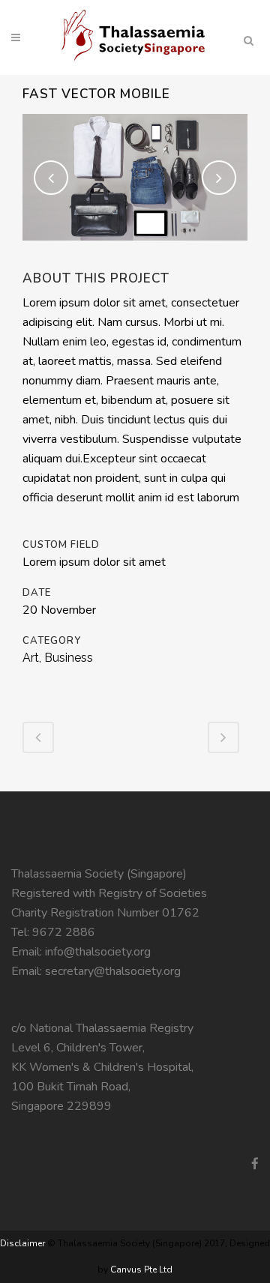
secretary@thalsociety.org (113, 971)
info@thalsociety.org (98, 952)
